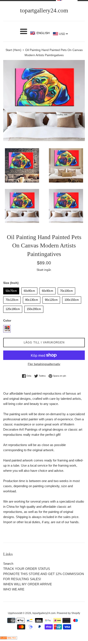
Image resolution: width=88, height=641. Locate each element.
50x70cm (11, 290)
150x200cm (34, 308)
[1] (7, 328)
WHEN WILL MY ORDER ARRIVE (27, 584)
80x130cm (32, 299)
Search (8, 563)
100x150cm (72, 299)
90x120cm (51, 299)
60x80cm (29, 290)
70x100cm (66, 290)
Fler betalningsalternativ (44, 364)
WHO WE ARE (13, 589)
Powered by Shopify (68, 613)
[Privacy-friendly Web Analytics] (8, 638)
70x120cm (12, 299)
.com (44, 10)
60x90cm (47, 290)
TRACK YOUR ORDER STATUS (26, 569)
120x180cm (13, 308)
